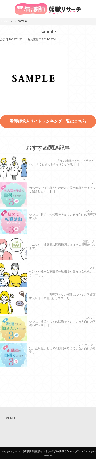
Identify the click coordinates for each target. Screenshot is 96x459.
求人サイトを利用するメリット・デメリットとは (61, 292)
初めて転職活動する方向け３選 (55, 211)
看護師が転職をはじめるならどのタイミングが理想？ (61, 159)
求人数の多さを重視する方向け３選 (59, 184)
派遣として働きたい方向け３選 (55, 318)
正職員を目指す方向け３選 (52, 344)
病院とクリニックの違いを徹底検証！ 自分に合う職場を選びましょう (61, 239)
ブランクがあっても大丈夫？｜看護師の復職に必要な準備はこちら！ (61, 266)
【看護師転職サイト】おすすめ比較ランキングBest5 (53, 451)
